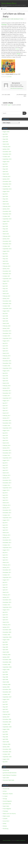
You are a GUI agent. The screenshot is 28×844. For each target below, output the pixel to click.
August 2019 (6, 340)
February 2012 (6, 565)
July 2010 (5, 612)
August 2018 (6, 370)
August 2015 (6, 460)
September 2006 (7, 726)
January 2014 (6, 507)
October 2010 (6, 604)
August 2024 (6, 191)
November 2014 (7, 482)
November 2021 (7, 273)
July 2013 (5, 522)
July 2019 (5, 343)
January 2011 (6, 597)
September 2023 (7, 218)
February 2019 (6, 355)
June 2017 (5, 405)
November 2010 (7, 602)
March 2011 (6, 592)
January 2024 (6, 209)
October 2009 (6, 634)
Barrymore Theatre (8, 793)
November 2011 (7, 572)
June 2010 (5, 614)
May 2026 (5, 139)
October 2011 (6, 575)
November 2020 (7, 303)
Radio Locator (6, 816)
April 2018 (5, 380)
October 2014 (6, 485)
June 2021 (5, 286)
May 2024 (5, 199)
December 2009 (7, 629)
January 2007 (6, 717)
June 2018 (5, 375)
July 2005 (5, 761)
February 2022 (6, 266)
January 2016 (6, 448)
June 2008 (5, 674)
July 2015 (5, 463)
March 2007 (6, 712)
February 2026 (6, 146)
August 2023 (6, 221)
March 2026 (6, 144)
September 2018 (7, 368)
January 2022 (6, 268)
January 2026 (6, 149)
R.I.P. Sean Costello (6, 94)
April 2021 (5, 291)
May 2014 (5, 497)
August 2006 (6, 729)
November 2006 (7, 721)
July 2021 (5, 283)
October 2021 (6, 276)
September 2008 (7, 667)
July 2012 (5, 552)
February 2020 (6, 326)
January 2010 (6, 627)
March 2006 (6, 741)
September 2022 (7, 248)
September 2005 (7, 756)
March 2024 (6, 204)
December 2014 (7, 480)
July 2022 (5, 253)
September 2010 (7, 607)
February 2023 (6, 236)
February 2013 (6, 535)
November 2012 (7, 542)
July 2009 (5, 642)
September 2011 (7, 577)
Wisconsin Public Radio (8, 780)
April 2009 (5, 649)
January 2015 (6, 477)
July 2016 (5, 433)
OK (24, 113)
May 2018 (5, 378)
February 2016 (6, 445)
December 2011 (7, 570)
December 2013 (7, 510)
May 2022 (5, 258)
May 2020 (5, 318)
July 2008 (5, 672)
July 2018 (5, 373)
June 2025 (5, 166)
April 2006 (5, 739)
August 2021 (6, 281)
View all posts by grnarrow (17, 88)
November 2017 (7, 393)
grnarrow (5, 19)
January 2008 (6, 687)
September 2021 (7, 278)
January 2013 (6, 537)
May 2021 (5, 288)
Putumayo (4, 24)
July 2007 (5, 702)
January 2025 (6, 179)
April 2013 (5, 530)
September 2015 (7, 458)
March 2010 (6, 622)
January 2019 (6, 358)
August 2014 (6, 490)
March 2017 (6, 413)
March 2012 (6, 562)
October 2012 (6, 545)
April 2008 (5, 679)
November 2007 (7, 692)
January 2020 (6, 328)
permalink (9, 76)
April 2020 (5, 321)
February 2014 (6, 505)
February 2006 (6, 744)
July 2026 (5, 134)
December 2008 (7, 659)
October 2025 (6, 156)
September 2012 (7, 547)
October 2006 (6, 724)
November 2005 (7, 751)
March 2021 (6, 293)
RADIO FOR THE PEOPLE (9, 813)
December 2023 (7, 211)
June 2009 (5, 644)
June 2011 (5, 585)
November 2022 (7, 243)
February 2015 (6, 475)
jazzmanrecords (7, 803)
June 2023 (5, 226)
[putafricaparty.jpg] (8, 72)
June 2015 (5, 465)
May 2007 (5, 707)
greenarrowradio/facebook (9, 772)
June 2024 (5, 196)
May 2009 (5, 647)
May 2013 (5, 527)
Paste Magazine (7, 808)
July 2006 (5, 731)
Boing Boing (6, 770)
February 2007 (6, 714)
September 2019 (7, 338)
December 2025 (7, 151)
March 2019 (6, 353)
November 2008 (7, 662)
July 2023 (5, 223)
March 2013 (6, 532)
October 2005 (6, 754)
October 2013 (6, 515)
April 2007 (5, 709)
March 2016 (6, 443)
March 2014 (6, 502)
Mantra (18, 840)
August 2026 (6, 131)
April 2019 (5, 350)
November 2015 (7, 453)
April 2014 (5, 500)
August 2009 (6, 639)
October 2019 (6, 336)
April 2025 (5, 171)
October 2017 (6, 395)
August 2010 (6, 609)
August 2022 (6, 251)
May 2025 (5, 169)
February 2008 (6, 684)
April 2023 (5, 231)
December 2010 (7, 599)
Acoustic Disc (6, 788)
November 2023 (7, 214)
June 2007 (5, 704)
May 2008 (5, 677)
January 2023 (6, 238)
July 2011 (5, 582)
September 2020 (7, 308)
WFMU (4, 823)
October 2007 (6, 694)
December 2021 (7, 271)
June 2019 (5, 345)
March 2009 (6, 652)
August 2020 (6, 311)
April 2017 (5, 410)
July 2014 (5, 492)
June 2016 (5, 435)
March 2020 (6, 323)
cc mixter (5, 796)
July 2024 (5, 194)
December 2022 (7, 241)
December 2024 (7, 181)
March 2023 (6, 233)
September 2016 (7, 428)
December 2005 (7, 749)
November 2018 (7, 363)
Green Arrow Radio (8, 3)
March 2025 (6, 174)
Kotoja (17, 49)
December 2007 (7, 689)
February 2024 (6, 206)
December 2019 (7, 331)
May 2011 (5, 587)
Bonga (18, 53)
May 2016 (5, 438)
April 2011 (5, 590)
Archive (5, 791)
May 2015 (5, 467)
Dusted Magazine (7, 801)
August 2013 (6, 520)
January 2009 (6, 657)
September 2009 (7, 637)
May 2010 (5, 617)
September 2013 (7, 517)
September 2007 (7, 697)
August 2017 (6, 400)
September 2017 (7, 398)
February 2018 (6, 385)
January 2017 (6, 418)
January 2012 (6, 567)
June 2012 (5, 555)
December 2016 (7, 420)
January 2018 (6, 388)
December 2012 (7, 540)
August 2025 (6, 161)
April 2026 (5, 141)
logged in (9, 104)
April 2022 (5, 261)
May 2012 (5, 557)
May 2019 (5, 348)
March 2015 (6, 472)
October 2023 (6, 216)
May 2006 (5, 736)
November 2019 (7, 333)
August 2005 (6, 759)
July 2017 (5, 403)
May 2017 (5, 408)
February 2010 (6, 624)
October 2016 (6, 425)
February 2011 (6, 594)
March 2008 (6, 682)
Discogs (5, 798)
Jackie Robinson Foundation (9, 775)
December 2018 (7, 360)
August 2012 (6, 550)
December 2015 (7, 450)
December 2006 (7, 719)
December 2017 (7, 390)
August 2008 (6, 669)
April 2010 (5, 619)
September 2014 (7, 487)
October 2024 (6, 186)
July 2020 (5, 313)
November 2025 (7, 154)
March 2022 (6, 263)
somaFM (5, 818)
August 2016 (6, 430)
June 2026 (5, 136)
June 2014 (5, 495)
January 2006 (6, 746)
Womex (5, 826)
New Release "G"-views (18, 19)
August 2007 (6, 699)
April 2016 (5, 440)
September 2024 (7, 189)
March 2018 (6, 383)
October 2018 (6, 365)
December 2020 (7, 301)
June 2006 (5, 734)
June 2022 (5, 256)
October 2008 (6, 664)
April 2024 (5, 201)
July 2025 (5, 164)
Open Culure (6, 777)
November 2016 (7, 423)
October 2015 (6, 455)
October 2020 (6, 306)
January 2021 (6, 298)
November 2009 (7, 632)
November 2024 (7, 184)
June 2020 (5, 316)
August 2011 (6, 580)
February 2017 (6, 415)
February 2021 (6, 296)
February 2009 (6, 654)
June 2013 (5, 525)
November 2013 (7, 512)
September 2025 (7, 159)
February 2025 (6, 176)
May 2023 (5, 228)
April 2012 (5, 560)
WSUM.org (5, 828)
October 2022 (6, 246)
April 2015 (5, 470)
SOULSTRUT (6, 821)
